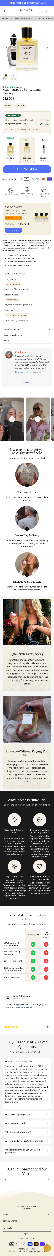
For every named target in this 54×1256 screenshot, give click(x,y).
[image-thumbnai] (6, 77)
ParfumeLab (30, 1249)
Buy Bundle (13, 230)
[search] (46, 10)
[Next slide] (47, 48)
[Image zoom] (27, 48)
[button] (27, 169)
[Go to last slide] (6, 48)
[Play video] (12, 419)
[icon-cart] (5, 10)
